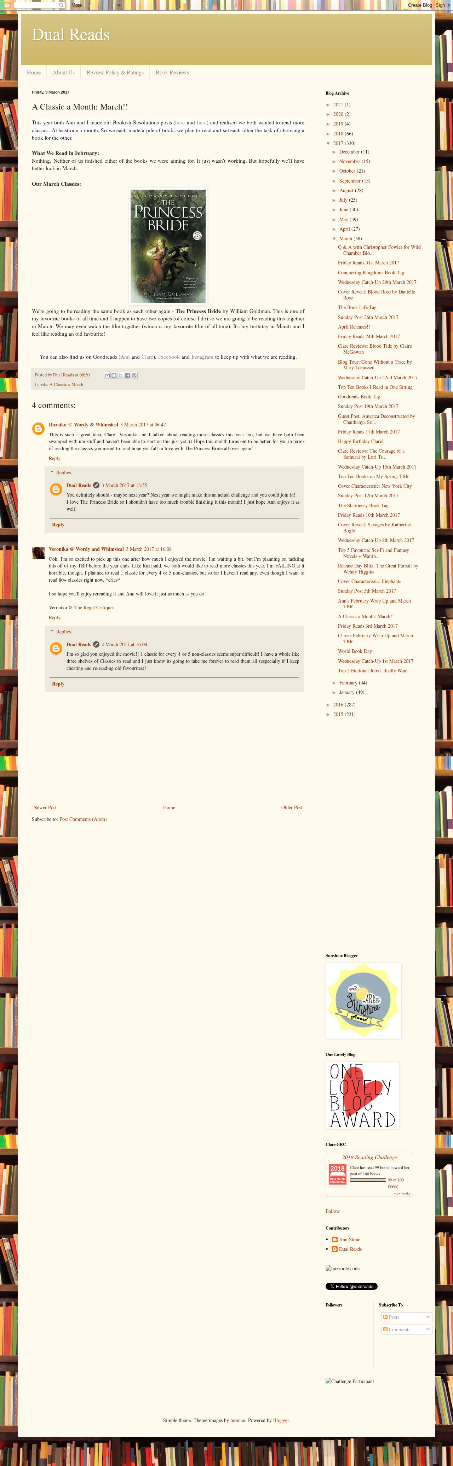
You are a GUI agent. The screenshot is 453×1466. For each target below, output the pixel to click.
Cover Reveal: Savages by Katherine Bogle (374, 527)
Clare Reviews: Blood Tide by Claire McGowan (375, 348)
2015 (339, 714)
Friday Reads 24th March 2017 (369, 336)
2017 (339, 143)
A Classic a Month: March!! (366, 616)
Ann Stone (349, 1240)
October (348, 170)
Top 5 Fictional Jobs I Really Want (373, 670)
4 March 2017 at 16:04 (124, 644)
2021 (339, 104)
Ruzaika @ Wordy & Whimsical (83, 424)
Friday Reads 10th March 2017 (369, 514)
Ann (125, 356)
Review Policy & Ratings (115, 72)
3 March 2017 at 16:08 (149, 548)
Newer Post (45, 807)
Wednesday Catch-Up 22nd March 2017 (378, 377)
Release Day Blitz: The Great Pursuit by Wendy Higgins (378, 568)
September (350, 180)
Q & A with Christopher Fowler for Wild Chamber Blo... (379, 250)
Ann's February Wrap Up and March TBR (374, 603)
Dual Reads (71, 33)
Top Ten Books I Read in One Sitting (375, 387)
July (344, 199)
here (180, 122)
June (344, 209)
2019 (339, 123)
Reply (55, 458)
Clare (147, 356)
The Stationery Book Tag (363, 505)
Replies (63, 472)
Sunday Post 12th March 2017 (368, 495)
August (347, 190)
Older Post (292, 807)
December (350, 151)
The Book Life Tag (357, 307)
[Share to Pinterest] (134, 375)
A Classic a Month (66, 384)
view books (402, 1193)
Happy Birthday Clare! (361, 441)
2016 (339, 704)
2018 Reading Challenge (369, 1156)
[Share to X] (120, 375)
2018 (339, 133)
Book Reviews (172, 72)
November (350, 161)
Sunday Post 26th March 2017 (368, 317)
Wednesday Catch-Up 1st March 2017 (375, 661)
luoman (237, 1420)
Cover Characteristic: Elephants (369, 581)
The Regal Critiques (94, 607)
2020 (339, 114)
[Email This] (107, 375)
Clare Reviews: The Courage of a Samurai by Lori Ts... (371, 453)
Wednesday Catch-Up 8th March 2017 (376, 540)
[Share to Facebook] (127, 375)
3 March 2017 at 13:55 (124, 485)
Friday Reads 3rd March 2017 (368, 625)
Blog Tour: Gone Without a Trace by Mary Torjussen (375, 364)
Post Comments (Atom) (83, 819)
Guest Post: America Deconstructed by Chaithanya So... (376, 419)
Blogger (281, 1420)
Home (34, 72)
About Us (64, 72)
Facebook (169, 356)
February (349, 682)
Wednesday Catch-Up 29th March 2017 (377, 282)
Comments (399, 1329)
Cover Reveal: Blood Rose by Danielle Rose (376, 294)
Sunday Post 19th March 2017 (368, 406)
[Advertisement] (373, 835)
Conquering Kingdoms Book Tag (371, 272)
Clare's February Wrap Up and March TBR (375, 638)
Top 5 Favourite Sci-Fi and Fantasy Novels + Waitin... (373, 553)
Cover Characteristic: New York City (375, 485)
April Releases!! (354, 326)
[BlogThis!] (113, 375)
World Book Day (355, 651)
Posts (393, 1317)
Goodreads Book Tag (359, 396)
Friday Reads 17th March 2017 (369, 431)
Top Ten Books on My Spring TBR (373, 476)
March (346, 238)
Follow (333, 1211)
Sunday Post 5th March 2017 (367, 590)
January (347, 692)
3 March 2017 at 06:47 (143, 424)
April (345, 228)
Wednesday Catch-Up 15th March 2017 (377, 466)
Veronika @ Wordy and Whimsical (86, 549)
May (344, 219)
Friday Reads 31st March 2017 (368, 262)
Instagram (202, 356)
